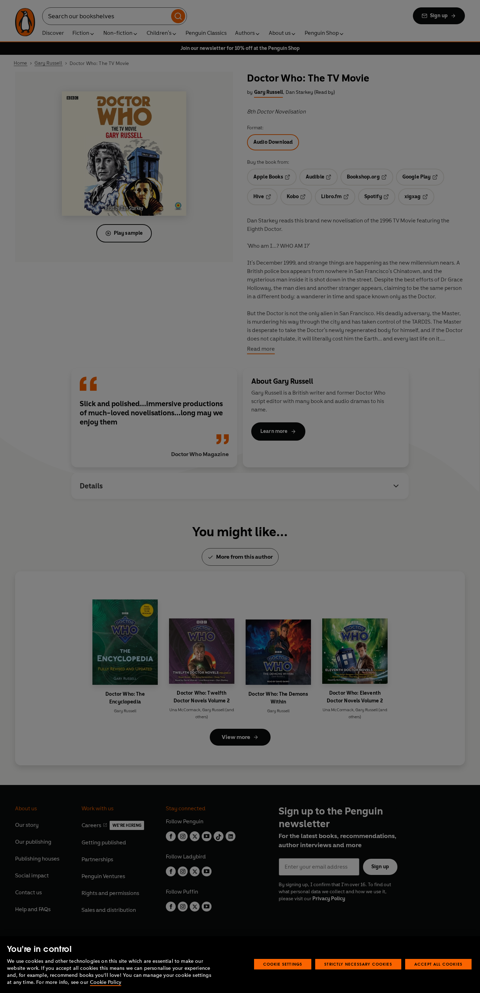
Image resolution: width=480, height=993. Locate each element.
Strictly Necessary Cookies (358, 964)
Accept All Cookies (438, 964)
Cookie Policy (105, 982)
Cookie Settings (283, 964)
